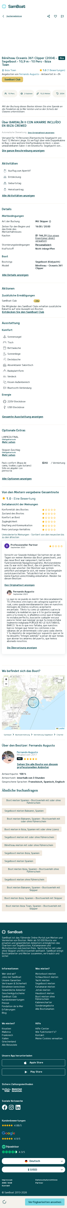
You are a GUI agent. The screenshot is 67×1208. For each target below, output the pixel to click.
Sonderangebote (44, 1005)
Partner (39, 1183)
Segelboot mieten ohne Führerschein (24, 879)
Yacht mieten (42, 980)
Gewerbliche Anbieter (14, 990)
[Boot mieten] (13, 6)
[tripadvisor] (11, 1147)
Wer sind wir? (9, 973)
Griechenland (9, 1041)
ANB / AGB (7, 1183)
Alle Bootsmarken (44, 1009)
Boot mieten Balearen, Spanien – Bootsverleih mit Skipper (33, 889)
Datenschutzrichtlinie (46, 1180)
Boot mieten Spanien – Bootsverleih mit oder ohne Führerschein (33, 801)
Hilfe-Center (42, 1028)
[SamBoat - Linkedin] (18, 1107)
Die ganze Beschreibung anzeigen (23, 150)
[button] (6, 679)
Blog (4, 1012)
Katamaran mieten (45, 986)
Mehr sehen (8, 442)
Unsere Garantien (11, 980)
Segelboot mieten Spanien (19, 861)
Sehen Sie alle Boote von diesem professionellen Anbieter (37, 766)
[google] (8, 1133)
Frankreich (7, 1035)
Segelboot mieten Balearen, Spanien (24, 810)
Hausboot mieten (44, 993)
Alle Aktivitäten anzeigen (18, 195)
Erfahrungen (8, 1009)
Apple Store (36, 1062)
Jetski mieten (42, 990)
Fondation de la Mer (12, 1006)
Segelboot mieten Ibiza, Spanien (22, 853)
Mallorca (6, 1032)
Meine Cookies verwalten (48, 1038)
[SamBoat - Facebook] (4, 1107)
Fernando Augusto (29, 74)
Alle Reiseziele (9, 1044)
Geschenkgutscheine (13, 993)
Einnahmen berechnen (13, 986)
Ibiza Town (10, 70)
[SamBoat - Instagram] (11, 1107)
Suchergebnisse (14, 16)
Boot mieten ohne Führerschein (45, 998)
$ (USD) (32, 1169)
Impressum (7, 1180)
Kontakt (39, 1035)
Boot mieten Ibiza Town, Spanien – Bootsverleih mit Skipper (33, 907)
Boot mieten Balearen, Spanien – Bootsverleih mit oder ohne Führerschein (33, 820)
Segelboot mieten (45, 983)
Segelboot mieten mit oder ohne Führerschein (29, 837)
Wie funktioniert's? (45, 1032)
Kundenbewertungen (13, 999)
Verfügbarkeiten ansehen (44, 1202)
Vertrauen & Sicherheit (14, 983)
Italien (5, 1038)
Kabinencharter (43, 1002)
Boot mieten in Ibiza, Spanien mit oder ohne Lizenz (32, 829)
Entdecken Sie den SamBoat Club (23, 312)
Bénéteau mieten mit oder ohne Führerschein (29, 845)
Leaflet (61, 728)
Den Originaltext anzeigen (41, 132)
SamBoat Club (12, 79)
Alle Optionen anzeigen (17, 478)
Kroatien (6, 1028)
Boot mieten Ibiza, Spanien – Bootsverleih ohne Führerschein (33, 870)
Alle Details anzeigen (15, 275)
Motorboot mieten (45, 973)
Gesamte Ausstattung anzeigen (22, 416)
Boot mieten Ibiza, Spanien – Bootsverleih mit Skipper (33, 898)
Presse (5, 1003)
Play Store (36, 1071)
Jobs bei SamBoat (11, 977)
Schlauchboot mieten (46, 977)
